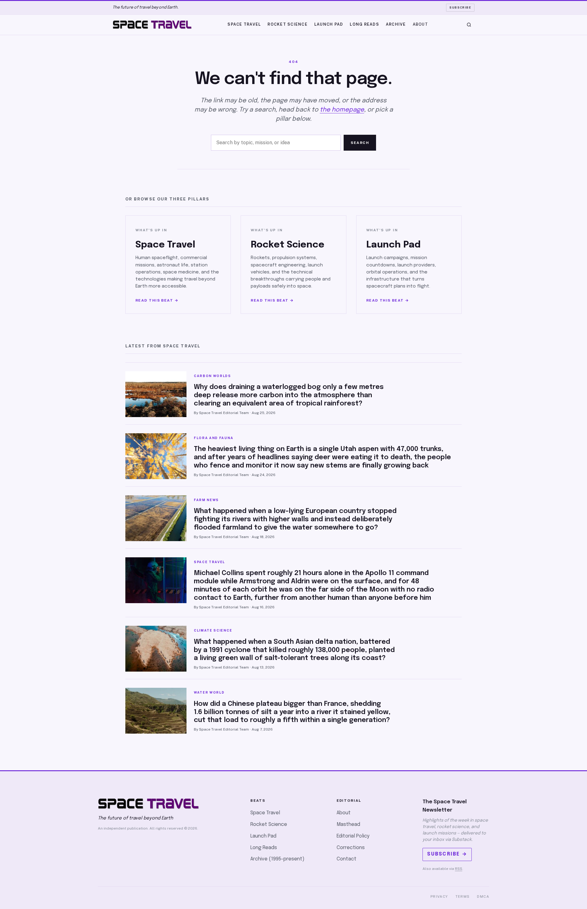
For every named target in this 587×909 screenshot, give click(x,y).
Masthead (348, 824)
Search (360, 143)
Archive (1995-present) (277, 859)
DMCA (483, 896)
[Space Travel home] (152, 25)
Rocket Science (288, 24)
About (420, 24)
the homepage (342, 110)
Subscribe (460, 7)
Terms (463, 896)
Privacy (439, 896)
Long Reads (364, 24)
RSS (458, 869)
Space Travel (244, 24)
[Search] (468, 24)
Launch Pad (328, 24)
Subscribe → (447, 854)
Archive (396, 24)
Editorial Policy (353, 836)
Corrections (351, 847)
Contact (346, 859)
